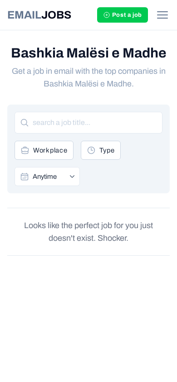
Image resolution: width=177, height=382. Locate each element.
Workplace (50, 150)
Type (107, 150)
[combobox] (53, 176)
